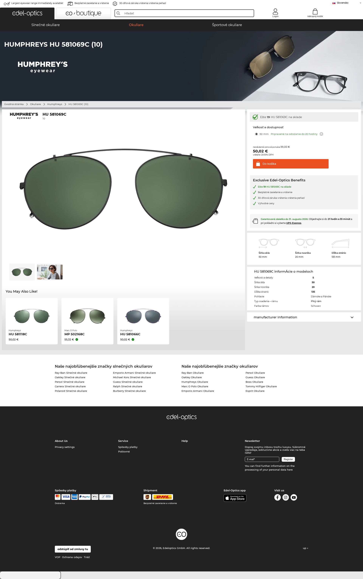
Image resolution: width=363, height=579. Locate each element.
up (305, 548)
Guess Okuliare (255, 377)
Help (185, 441)
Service (123, 441)
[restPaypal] (85, 497)
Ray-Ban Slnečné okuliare (71, 372)
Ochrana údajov (72, 557)
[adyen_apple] (95, 497)
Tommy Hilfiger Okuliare (261, 386)
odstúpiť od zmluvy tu (72, 549)
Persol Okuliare (255, 372)
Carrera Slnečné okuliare (70, 386)
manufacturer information (275, 317)
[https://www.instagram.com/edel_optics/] (285, 498)
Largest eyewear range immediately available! (37, 3)
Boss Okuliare (254, 381)
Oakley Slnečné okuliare (70, 377)
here (290, 469)
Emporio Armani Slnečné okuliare (134, 372)
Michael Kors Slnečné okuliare (132, 377)
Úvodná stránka (14, 104)
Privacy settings (65, 446)
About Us (61, 441)
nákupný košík (315, 16)
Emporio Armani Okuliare (198, 390)
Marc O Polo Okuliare (195, 386)
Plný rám (316, 301)
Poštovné (124, 451)
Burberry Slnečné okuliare (129, 390)
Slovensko (342, 2)
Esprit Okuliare (255, 390)
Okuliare (35, 104)
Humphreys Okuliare (195, 381)
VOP (57, 557)
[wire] (106, 497)
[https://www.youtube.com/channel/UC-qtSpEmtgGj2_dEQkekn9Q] (294, 498)
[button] (27, 13)
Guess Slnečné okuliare (128, 381)
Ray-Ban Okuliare (193, 372)
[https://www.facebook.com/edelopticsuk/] (277, 498)
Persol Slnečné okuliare (69, 381)
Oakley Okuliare (192, 377)
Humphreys (54, 104)
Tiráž (87, 557)
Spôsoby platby (127, 446)
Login (275, 16)
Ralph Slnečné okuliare (127, 386)
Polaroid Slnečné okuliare (71, 390)
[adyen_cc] (57, 497)
